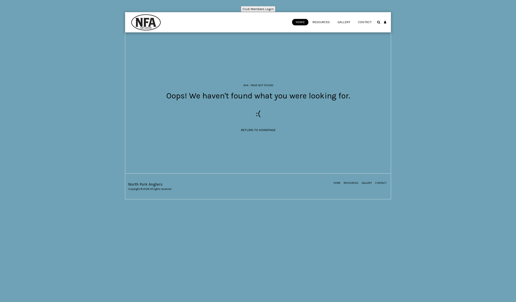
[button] (379, 22)
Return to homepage (258, 130)
